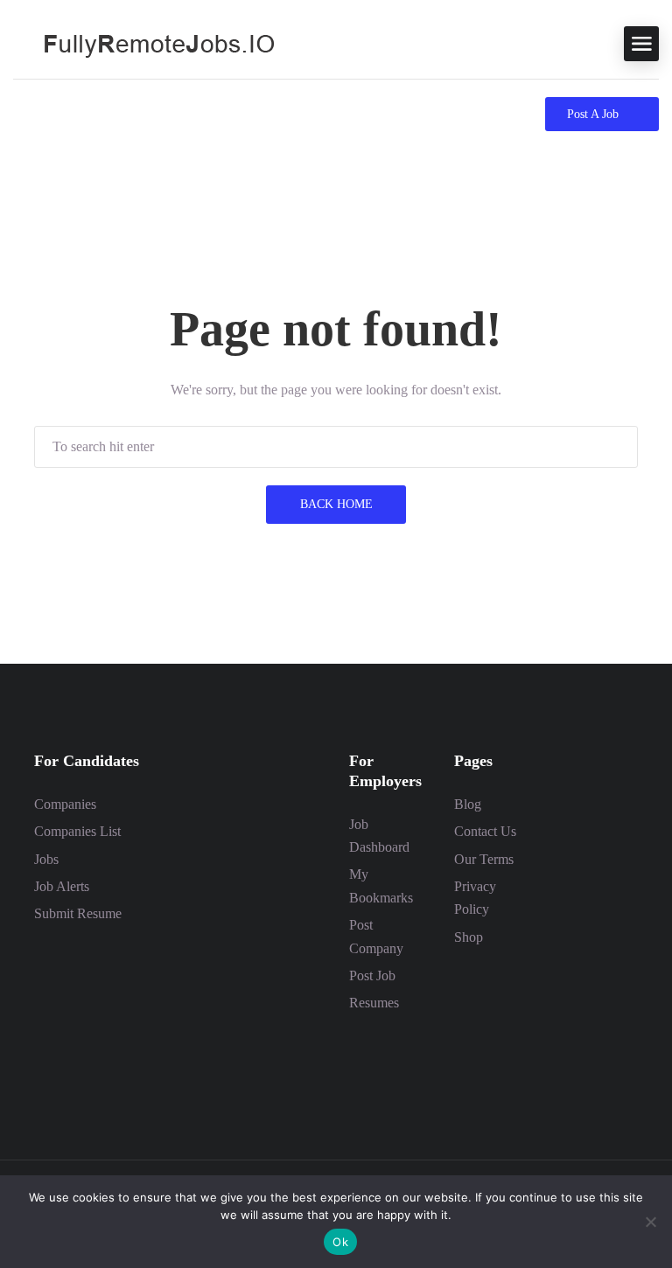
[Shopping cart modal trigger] (20, 113)
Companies (65, 804)
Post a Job (593, 114)
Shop (468, 937)
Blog (467, 804)
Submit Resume (78, 913)
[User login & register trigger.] (53, 113)
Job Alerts (61, 886)
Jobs (46, 859)
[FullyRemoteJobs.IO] (144, 42)
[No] (650, 1221)
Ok (340, 1242)
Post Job (372, 975)
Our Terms (484, 859)
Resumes (374, 1002)
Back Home (336, 504)
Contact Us (485, 831)
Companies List (77, 831)
